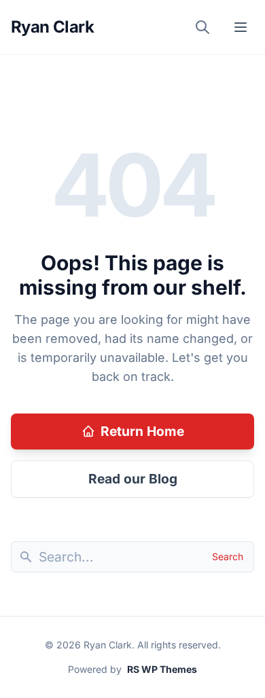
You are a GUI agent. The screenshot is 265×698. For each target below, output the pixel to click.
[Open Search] (202, 27)
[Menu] (240, 27)
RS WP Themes (162, 669)
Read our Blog (132, 479)
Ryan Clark (52, 27)
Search (227, 556)
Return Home (142, 431)
